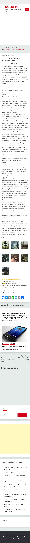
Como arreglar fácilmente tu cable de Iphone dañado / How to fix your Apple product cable (14, 316)
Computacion (5, 55)
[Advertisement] (15, 29)
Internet (12, 343)
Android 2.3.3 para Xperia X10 (14, 346)
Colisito (12, 7)
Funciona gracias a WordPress (12, 537)
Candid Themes (17, 539)
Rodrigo (14, 63)
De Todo (12, 311)
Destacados (20, 311)
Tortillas (11, 472)
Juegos (12, 55)
